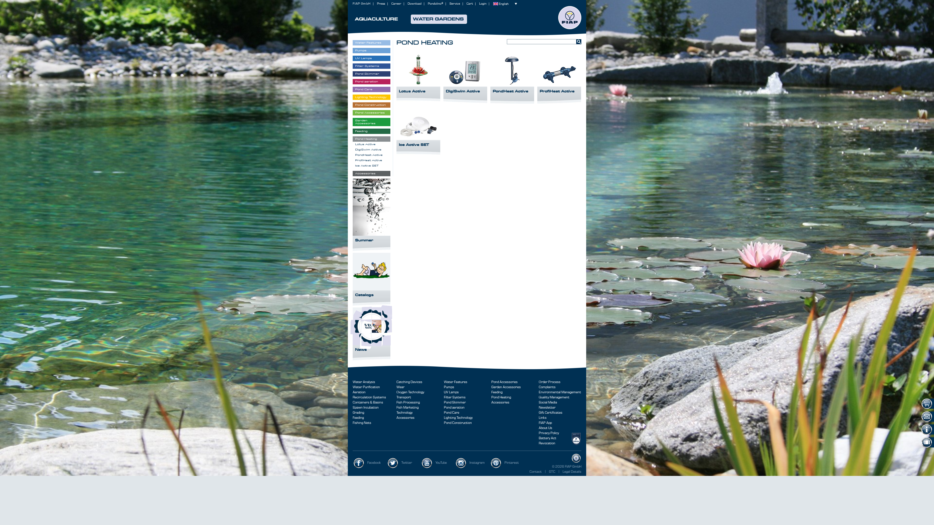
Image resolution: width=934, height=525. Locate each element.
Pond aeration (454, 408)
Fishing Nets (362, 423)
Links (543, 418)
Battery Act (547, 438)
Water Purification (366, 387)
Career (396, 4)
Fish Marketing (407, 408)
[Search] (578, 41)
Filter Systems (455, 397)
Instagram (477, 463)
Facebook (374, 463)
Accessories (405, 418)
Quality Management (554, 397)
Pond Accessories (504, 382)
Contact (536, 472)
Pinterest (511, 463)
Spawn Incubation (366, 408)
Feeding (358, 418)
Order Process (549, 382)
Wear (400, 387)
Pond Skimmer (455, 402)
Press (381, 4)
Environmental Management (560, 392)
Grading (358, 413)
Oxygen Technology (410, 392)
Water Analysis (364, 382)
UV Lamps (451, 392)
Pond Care (451, 413)
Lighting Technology (458, 418)
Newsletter (547, 408)
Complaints (547, 387)
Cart (470, 4)
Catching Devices (409, 382)
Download (415, 4)
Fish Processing (408, 402)
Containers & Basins (368, 402)
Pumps (449, 387)
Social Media (548, 402)
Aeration (359, 392)
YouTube (441, 463)
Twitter (406, 463)
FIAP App (545, 423)
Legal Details (572, 472)
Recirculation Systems (369, 397)
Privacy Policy (549, 433)
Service (454, 4)
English (504, 4)
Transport (403, 397)
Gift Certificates (550, 413)
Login (482, 4)
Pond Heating (501, 397)
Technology (404, 413)
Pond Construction (458, 423)
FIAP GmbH (362, 4)
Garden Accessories (506, 387)
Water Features (455, 382)
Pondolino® (435, 4)
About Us (545, 428)
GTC (552, 472)
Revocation (547, 443)
